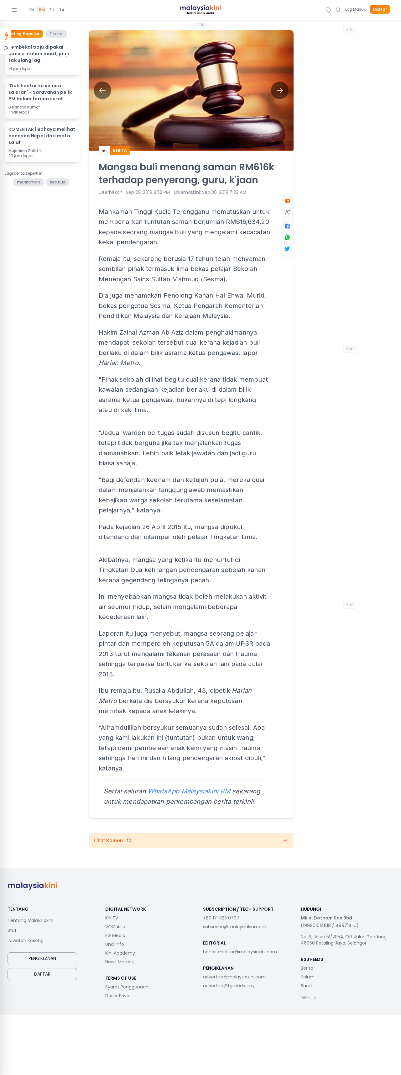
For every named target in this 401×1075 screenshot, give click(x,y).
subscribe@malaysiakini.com (234, 927)
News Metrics (119, 962)
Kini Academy (120, 953)
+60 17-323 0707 (221, 918)
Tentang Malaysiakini (30, 920)
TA (61, 10)
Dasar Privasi (119, 996)
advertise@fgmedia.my (229, 985)
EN (31, 10)
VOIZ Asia (115, 927)
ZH (51, 10)
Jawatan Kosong (26, 940)
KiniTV (111, 918)
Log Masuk (355, 9)
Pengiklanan (42, 958)
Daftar (380, 9)
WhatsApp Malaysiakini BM (189, 791)
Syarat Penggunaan (126, 987)
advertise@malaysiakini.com (234, 977)
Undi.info (114, 944)
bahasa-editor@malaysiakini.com (240, 952)
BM (42, 10)
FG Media (115, 935)
